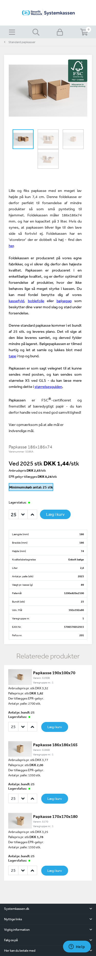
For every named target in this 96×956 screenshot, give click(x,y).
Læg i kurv (55, 514)
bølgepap (64, 300)
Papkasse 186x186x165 (55, 744)
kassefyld (16, 300)
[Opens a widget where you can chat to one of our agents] (77, 947)
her (11, 245)
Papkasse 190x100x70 (54, 672)
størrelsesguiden (48, 386)
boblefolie (36, 300)
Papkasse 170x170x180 (55, 816)
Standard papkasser (21, 42)
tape (12, 355)
